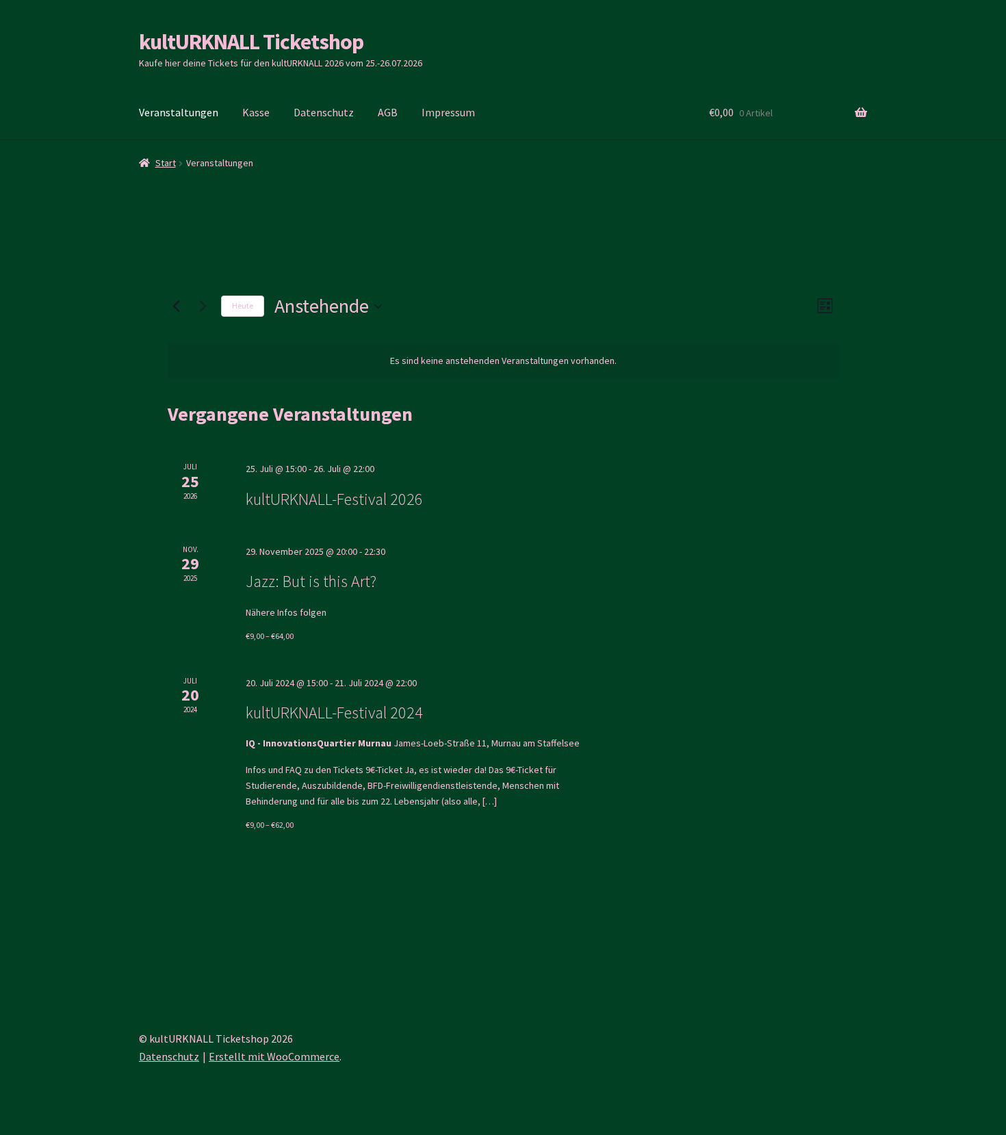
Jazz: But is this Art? (311, 581)
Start (165, 163)
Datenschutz (324, 112)
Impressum (448, 112)
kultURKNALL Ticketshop (251, 41)
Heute (242, 305)
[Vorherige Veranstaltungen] (176, 306)
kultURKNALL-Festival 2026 (334, 499)
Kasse (256, 112)
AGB (388, 112)
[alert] (503, 361)
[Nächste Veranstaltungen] (202, 306)
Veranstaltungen (178, 112)
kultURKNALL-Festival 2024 (334, 712)
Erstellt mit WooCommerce (274, 1056)
